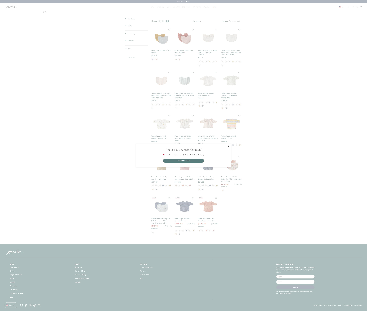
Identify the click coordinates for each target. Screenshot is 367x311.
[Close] (228, 146)
